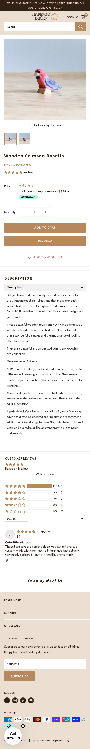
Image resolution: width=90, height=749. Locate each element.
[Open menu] (6, 16)
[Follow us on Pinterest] (23, 700)
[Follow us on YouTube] (31, 700)
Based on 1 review (16, 468)
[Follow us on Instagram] (15, 700)
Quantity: (10, 212)
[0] (83, 17)
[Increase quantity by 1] (45, 212)
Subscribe (19, 676)
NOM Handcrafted (17, 165)
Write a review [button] (45, 474)
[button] (13, 172)
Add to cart (45, 227)
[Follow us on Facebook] (7, 700)
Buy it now (45, 241)
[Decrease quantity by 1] (23, 212)
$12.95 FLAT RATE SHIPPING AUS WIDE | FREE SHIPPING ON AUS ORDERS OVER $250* (45, 5)
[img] (26, 532)
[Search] (80, 26)
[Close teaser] (23, 726)
